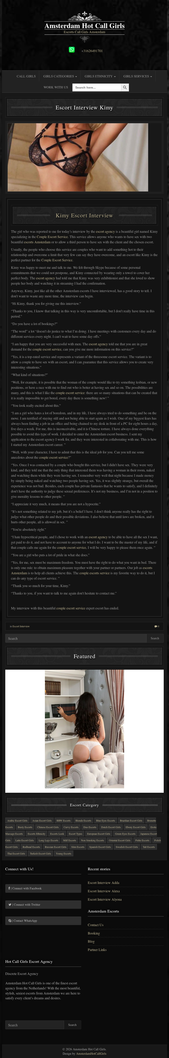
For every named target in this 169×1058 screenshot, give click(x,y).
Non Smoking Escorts (92, 840)
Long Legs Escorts (48, 840)
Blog (91, 941)
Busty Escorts (25, 827)
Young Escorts (63, 853)
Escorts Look (57, 833)
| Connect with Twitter (25, 904)
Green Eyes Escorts (125, 833)
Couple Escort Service (52, 236)
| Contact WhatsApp (24, 920)
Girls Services (136, 76)
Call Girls (26, 76)
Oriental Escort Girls (119, 840)
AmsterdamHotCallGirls (91, 1053)
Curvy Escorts (71, 827)
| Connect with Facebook (26, 888)
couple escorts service (94, 573)
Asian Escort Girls (42, 820)
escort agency (105, 231)
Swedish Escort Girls (127, 847)
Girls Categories (59, 76)
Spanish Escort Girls (100, 847)
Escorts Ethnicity (36, 833)
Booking (94, 933)
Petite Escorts (142, 840)
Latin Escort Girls (24, 840)
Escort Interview (21, 626)
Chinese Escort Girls (48, 827)
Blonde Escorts (83, 820)
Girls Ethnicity (99, 76)
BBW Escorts (64, 820)
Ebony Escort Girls (136, 827)
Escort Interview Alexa (104, 891)
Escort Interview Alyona (105, 899)
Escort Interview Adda (103, 882)
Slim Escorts (77, 847)
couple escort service (47, 349)
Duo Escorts (89, 827)
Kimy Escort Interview (84, 215)
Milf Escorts (69, 840)
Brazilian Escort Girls (131, 820)
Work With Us (56, 87)
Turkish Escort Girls (40, 853)
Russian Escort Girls (55, 847)
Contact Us (95, 924)
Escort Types (75, 833)
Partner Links (97, 949)
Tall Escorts (149, 847)
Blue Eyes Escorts (105, 820)
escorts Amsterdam (37, 242)
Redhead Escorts (31, 847)
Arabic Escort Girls (17, 820)
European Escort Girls (98, 833)
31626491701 (93, 50)
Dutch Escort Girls (111, 827)
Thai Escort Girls (16, 853)
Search (155, 638)
